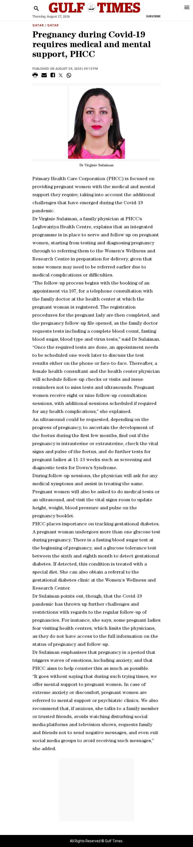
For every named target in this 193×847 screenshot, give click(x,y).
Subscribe (153, 16)
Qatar (38, 25)
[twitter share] (61, 75)
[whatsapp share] (69, 75)
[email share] (44, 76)
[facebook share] (53, 76)
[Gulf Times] (94, 12)
